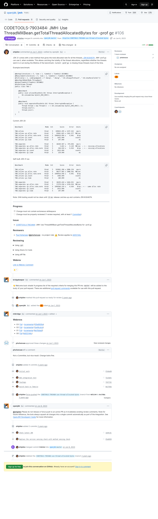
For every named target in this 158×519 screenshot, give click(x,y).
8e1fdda (109, 387)
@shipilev (17, 412)
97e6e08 (109, 371)
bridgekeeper (18, 280)
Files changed (70, 45)
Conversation (16, 45)
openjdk (11, 12)
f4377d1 (109, 382)
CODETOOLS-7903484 (25, 225)
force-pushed (31, 394)
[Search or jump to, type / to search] (126, 4)
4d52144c (77, 235)
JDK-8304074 (89, 58)
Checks (51, 45)
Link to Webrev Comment (23, 265)
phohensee (20, 343)
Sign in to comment (83, 466)
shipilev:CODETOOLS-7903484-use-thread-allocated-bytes (85, 38)
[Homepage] (6, 4)
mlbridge (17, 314)
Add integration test (27, 378)
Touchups (22, 382)
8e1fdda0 (38, 330)
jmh (20, 12)
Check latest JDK (26, 433)
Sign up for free (14, 467)
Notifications (116, 12)
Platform (15, 4)
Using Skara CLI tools (23, 250)
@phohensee (34, 235)
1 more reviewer (120, 54)
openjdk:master (50, 38)
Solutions (28, 4)
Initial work (24, 371)
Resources (42, 4)
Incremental (29, 324)
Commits (35, 45)
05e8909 (109, 439)
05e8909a (39, 324)
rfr (41, 305)
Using (19, 245)
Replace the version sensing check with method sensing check (44, 439)
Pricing (86, 4)
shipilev (20, 38)
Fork (132, 12)
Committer (76, 214)
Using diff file (20, 254)
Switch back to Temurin (28, 387)
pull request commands (60, 288)
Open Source (58, 4)
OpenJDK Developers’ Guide (24, 417)
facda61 (109, 378)
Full (21, 324)
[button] (55, 52)
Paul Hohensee (22, 235)
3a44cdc (109, 433)
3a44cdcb (39, 327)
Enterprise (74, 4)
